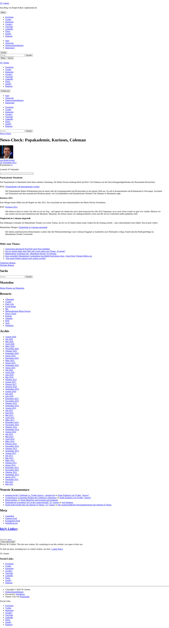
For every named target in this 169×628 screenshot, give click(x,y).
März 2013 (9, 460)
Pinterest (8, 36)
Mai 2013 (9, 458)
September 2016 (12, 389)
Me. (7, 309)
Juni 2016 (9, 396)
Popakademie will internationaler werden (22, 187)
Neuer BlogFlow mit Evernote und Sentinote (39, 500)
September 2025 (12, 353)
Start (7, 41)
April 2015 (9, 417)
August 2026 (10, 337)
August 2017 (10, 382)
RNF (7, 321)
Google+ (9, 24)
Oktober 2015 (11, 403)
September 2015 (12, 406)
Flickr (7, 31)
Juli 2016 (9, 394)
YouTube (9, 27)
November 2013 (12, 446)
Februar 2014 (11, 444)
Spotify (8, 34)
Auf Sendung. (67, 502)
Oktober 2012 (11, 472)
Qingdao (9, 318)
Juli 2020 (9, 370)
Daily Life (9, 304)
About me (9, 43)
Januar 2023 (10, 363)
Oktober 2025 (11, 351)
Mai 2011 (9, 484)
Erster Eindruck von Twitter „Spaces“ (73, 495)
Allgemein (9, 299)
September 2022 (12, 365)
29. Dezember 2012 (8, 162)
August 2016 (10, 391)
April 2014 (9, 439)
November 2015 (12, 401)
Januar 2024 (10, 356)
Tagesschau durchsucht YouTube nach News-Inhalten (27, 249)
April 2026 (9, 344)
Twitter (8, 19)
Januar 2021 (10, 368)
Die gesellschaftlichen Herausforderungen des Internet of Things (84, 505)
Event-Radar (10, 306)
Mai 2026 (9, 341)
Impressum (9, 48)
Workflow (9, 325)
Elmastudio (24, 596)
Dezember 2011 (11, 479)
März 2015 (9, 420)
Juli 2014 (9, 434)
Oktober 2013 (11, 448)
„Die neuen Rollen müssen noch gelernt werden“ (25, 258)
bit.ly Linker (8, 528)
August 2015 (10, 408)
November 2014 (12, 425)
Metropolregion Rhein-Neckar (17, 311)
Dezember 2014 (12, 422)
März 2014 (9, 441)
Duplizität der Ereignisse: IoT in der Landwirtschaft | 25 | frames (32, 502)
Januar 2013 (10, 465)
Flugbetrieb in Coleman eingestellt (33, 227)
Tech (7, 323)
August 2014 (10, 432)
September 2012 (12, 475)
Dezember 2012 (12, 467)
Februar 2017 (11, 384)
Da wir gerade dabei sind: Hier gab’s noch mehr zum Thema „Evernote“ (35, 251)
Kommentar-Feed (12, 521)
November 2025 (12, 348)
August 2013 (10, 453)
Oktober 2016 (11, 387)
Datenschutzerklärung (14, 45)
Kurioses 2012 (11, 207)
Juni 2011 (9, 482)
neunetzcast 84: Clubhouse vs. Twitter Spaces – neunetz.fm (30, 495)
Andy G (10, 539)
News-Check (5, 133)
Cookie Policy (57, 549)
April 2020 (9, 372)
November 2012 (12, 470)
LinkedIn (9, 29)
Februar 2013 (11, 463)
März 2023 (9, 360)
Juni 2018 (9, 375)
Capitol (8, 302)
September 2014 (12, 429)
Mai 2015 (9, 415)
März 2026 (9, 346)
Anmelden (9, 516)
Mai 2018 (9, 377)
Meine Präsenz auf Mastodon (12, 288)
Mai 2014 (9, 436)
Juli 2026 (9, 339)
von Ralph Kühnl (7, 160)
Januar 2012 (10, 477)
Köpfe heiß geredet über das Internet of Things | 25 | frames (30, 505)
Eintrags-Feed (11, 518)
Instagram (9, 22)
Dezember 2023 (12, 358)
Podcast (8, 316)
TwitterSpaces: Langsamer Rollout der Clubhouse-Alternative (31, 498)
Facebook (9, 17)
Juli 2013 (9, 456)
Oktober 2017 (11, 379)
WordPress (20, 594)
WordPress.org (11, 523)
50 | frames (4, 3)
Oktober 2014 (11, 427)
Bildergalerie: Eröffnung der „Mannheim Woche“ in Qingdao (30, 253)
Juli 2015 (9, 410)
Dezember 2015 (12, 398)
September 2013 (12, 451)
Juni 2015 (9, 413)
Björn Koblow (11, 500)
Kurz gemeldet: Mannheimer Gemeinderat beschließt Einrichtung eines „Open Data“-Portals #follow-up (48, 256)
